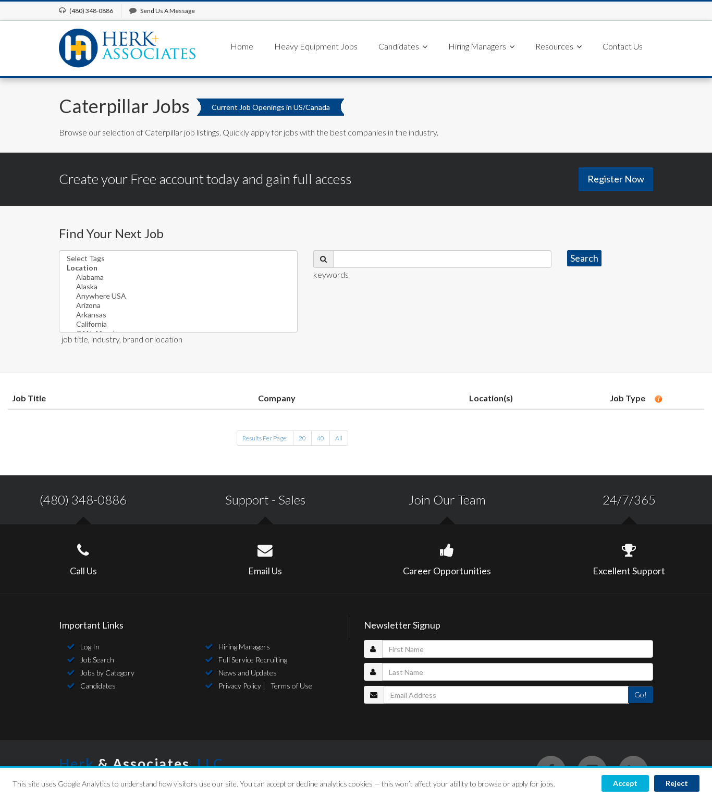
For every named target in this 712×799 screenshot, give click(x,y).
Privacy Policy (239, 685)
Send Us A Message (167, 11)
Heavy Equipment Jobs (316, 46)
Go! (640, 694)
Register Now (615, 179)
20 (302, 438)
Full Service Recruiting (252, 659)
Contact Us (623, 46)
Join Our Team (447, 499)
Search (584, 258)
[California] (178, 324)
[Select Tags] (178, 258)
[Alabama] (178, 277)
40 (320, 438)
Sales (291, 499)
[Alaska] (178, 286)
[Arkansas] (178, 314)
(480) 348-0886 (83, 499)
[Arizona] (178, 305)
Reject (677, 783)
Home (241, 46)
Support (247, 499)
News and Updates (247, 672)
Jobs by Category (107, 672)
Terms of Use (291, 685)
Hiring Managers (244, 646)
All (338, 438)
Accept (625, 783)
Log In (90, 646)
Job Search (97, 659)
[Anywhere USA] (178, 296)
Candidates (98, 685)
